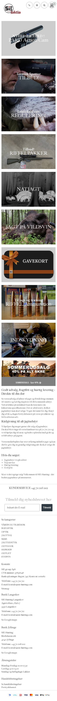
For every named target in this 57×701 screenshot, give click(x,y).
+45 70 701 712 (18, 581)
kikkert (22, 405)
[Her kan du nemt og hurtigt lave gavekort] (28, 264)
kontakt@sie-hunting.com (20, 584)
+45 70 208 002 (39, 488)
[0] (52, 5)
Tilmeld (47, 507)
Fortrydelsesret (8, 687)
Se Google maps (9, 619)
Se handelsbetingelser (11, 684)
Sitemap (5, 588)
